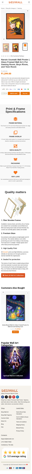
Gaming (19, 8)
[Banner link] (15, 362)
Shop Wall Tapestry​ (6, 415)
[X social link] (6, 396)
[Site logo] (15, 2)
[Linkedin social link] (17, 396)
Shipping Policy (20, 425)
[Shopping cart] (29, 2)
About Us (3, 421)
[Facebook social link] (2, 396)
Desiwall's (5, 252)
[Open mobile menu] (2, 2)
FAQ (2, 427)
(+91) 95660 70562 (6, 442)
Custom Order (5, 418)
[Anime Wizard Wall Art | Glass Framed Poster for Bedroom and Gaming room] (15, 307)
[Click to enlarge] (4, 39)
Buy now (25, 93)
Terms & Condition (21, 422)
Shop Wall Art (5, 412)
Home (2, 8)
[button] (15, 332)
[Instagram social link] (10, 396)
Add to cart (13, 93)
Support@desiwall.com (7, 439)
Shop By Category (11, 8)
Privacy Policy (20, 431)
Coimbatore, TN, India (7, 445)
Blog (2, 424)
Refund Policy (20, 428)
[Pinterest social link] (13, 396)
